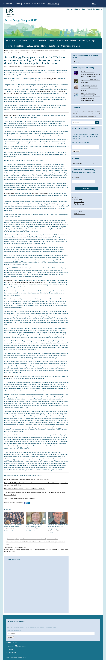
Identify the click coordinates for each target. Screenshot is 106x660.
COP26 (14, 547)
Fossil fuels (19, 46)
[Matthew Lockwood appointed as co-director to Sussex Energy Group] (58, 518)
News (43, 46)
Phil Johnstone (9, 376)
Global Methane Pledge (44, 91)
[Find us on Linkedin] (29, 502)
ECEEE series (32, 46)
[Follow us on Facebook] (24, 502)
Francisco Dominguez (29, 67)
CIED (14, 40)
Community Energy (86, 40)
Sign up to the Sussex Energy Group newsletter (19, 498)
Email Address (77, 178)
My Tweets (75, 62)
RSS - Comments (79, 214)
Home (6, 51)
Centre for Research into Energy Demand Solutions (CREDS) (27, 282)
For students (97, 9)
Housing (8, 46)
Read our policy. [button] (53, 4)
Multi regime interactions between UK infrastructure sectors (89, 88)
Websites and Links (28, 40)
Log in (76, 197)
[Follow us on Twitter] (27, 502)
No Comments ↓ (41, 67)
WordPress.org (79, 204)
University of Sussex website (76, 9)
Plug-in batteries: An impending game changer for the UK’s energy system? (90, 74)
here (36, 107)
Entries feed (78, 199)
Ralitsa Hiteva (8, 280)
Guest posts (53, 46)
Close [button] (94, 4)
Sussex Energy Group (49, 78)
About (7, 40)
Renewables (62, 40)
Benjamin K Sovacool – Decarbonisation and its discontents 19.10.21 (26, 479)
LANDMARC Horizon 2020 (39, 193)
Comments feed (79, 202)
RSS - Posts (78, 212)
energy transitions (22, 547)
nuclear (51, 40)
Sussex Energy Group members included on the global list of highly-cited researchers (32, 539)
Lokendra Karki (9, 193)
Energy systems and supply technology (45, 549)
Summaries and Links (71, 46)
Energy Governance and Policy (24, 549)
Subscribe (76, 151)
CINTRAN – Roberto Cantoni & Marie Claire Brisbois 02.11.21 (24, 489)
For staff (89, 9)
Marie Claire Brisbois (11, 115)
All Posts (42, 40)
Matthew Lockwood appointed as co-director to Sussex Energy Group (58, 527)
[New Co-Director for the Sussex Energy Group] (36, 518)
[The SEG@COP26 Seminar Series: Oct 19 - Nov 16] (14, 518)
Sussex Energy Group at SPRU (17, 657)
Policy (73, 40)
